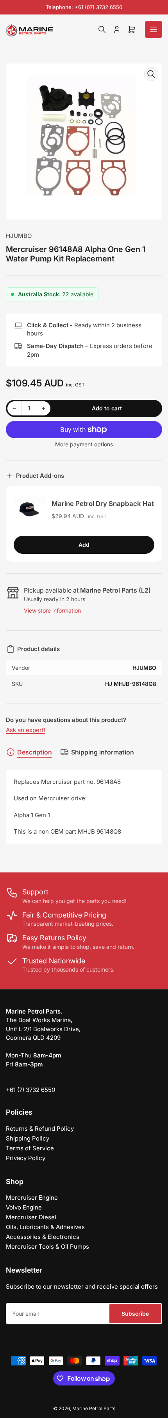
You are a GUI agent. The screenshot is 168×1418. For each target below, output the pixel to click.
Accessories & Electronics (42, 1236)
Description (34, 752)
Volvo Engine (24, 1207)
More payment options (84, 444)
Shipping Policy (27, 1138)
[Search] (102, 29)
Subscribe (135, 1313)
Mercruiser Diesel (31, 1217)
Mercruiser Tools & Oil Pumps (47, 1246)
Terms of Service (30, 1148)
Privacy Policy (25, 1158)
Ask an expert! (25, 730)
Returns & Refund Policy (40, 1128)
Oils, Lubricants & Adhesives (45, 1227)
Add (84, 544)
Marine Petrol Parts (93, 1408)
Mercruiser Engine (32, 1197)
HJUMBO (19, 235)
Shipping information (102, 752)
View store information (52, 610)
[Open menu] (153, 29)
